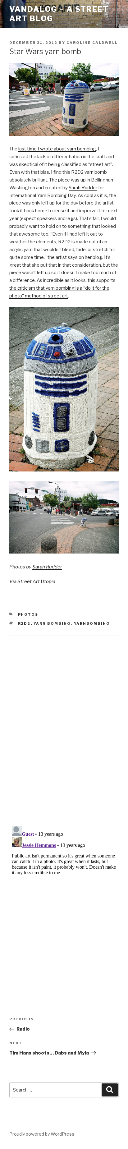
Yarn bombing (52, 623)
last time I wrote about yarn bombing (57, 149)
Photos (28, 614)
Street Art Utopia (36, 581)
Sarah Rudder (83, 188)
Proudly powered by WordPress (41, 1134)
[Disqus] (64, 723)
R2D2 (24, 623)
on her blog (90, 257)
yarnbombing (92, 623)
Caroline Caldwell (92, 42)
